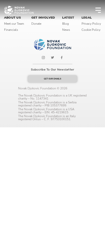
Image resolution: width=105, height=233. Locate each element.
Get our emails (52, 78)
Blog (65, 24)
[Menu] (95, 10)
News (66, 30)
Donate (36, 24)
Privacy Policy (91, 24)
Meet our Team (14, 24)
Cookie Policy (91, 30)
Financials (11, 30)
